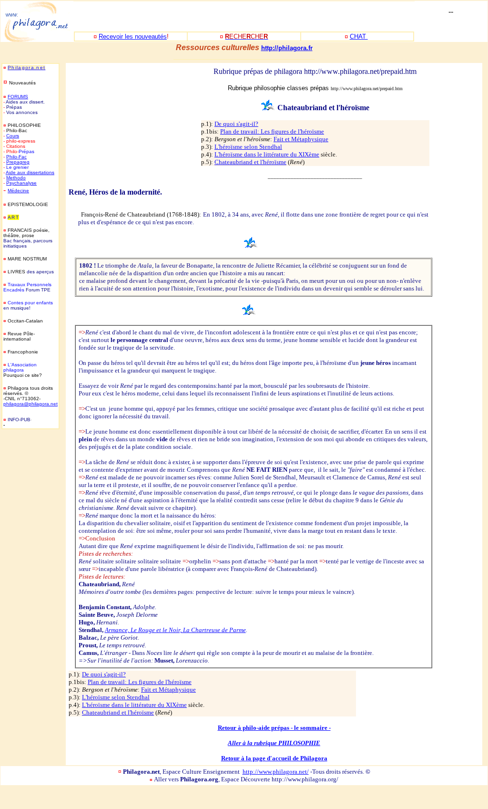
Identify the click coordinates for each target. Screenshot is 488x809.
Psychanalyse (21, 183)
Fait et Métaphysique (301, 139)
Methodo (16, 177)
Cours (12, 135)
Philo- (12, 156)
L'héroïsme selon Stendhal (248, 146)
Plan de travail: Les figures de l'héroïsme (272, 131)
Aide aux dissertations (30, 172)
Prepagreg (18, 162)
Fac (23, 156)
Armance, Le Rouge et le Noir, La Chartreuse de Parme (175, 629)
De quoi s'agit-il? (236, 123)
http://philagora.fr (287, 48)
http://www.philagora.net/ (276, 771)
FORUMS (18, 96)
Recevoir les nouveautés (133, 36)
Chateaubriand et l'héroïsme (250, 162)
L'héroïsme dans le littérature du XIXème (266, 154)
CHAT (359, 36)
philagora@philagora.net (30, 403)
